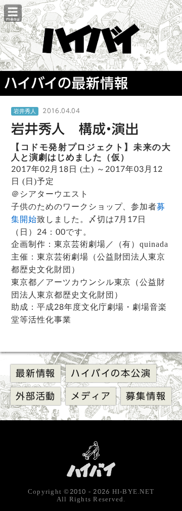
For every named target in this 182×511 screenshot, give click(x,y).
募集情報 (146, 395)
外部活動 (36, 395)
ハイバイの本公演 (111, 373)
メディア (91, 395)
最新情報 (36, 373)
